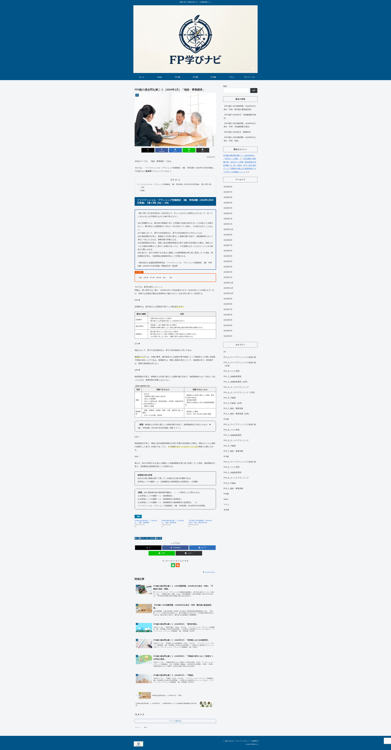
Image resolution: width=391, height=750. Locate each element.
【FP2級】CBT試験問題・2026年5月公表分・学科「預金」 (240, 139)
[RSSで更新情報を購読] (178, 565)
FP (137, 538)
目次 (172, 180)
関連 (143, 190)
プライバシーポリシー (242, 741)
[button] (202, 150)
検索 (225, 86)
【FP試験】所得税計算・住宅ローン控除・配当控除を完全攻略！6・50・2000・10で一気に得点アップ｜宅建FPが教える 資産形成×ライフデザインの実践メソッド (239, 165)
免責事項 (255, 741)
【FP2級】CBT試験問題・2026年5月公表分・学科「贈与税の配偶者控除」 (240, 107)
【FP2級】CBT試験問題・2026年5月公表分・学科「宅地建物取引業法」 (240, 125)
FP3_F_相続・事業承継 (148, 538)
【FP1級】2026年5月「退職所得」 (238, 132)
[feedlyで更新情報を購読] (173, 565)
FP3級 (159, 538)
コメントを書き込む (175, 721)
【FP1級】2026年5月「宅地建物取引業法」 (240, 116)
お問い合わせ (229, 741)
